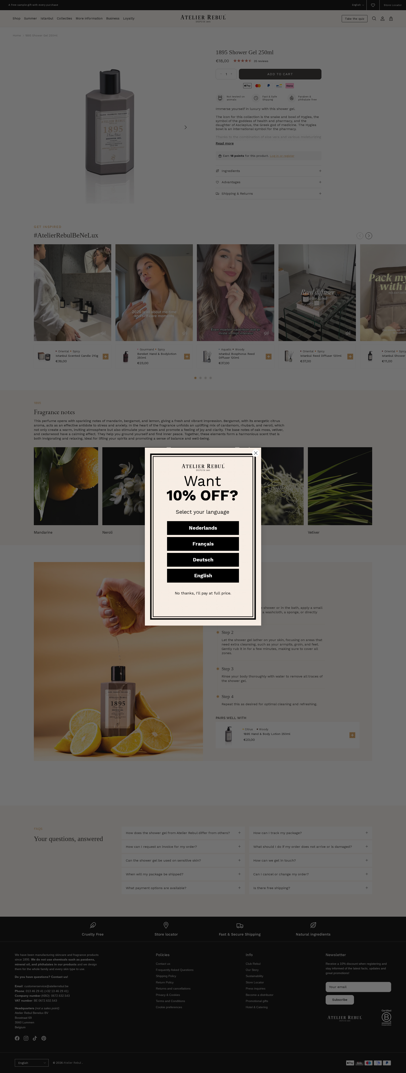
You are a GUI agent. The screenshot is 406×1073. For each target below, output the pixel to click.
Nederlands (203, 528)
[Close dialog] (255, 453)
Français (203, 544)
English (203, 576)
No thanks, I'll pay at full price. (203, 593)
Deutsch (203, 560)
